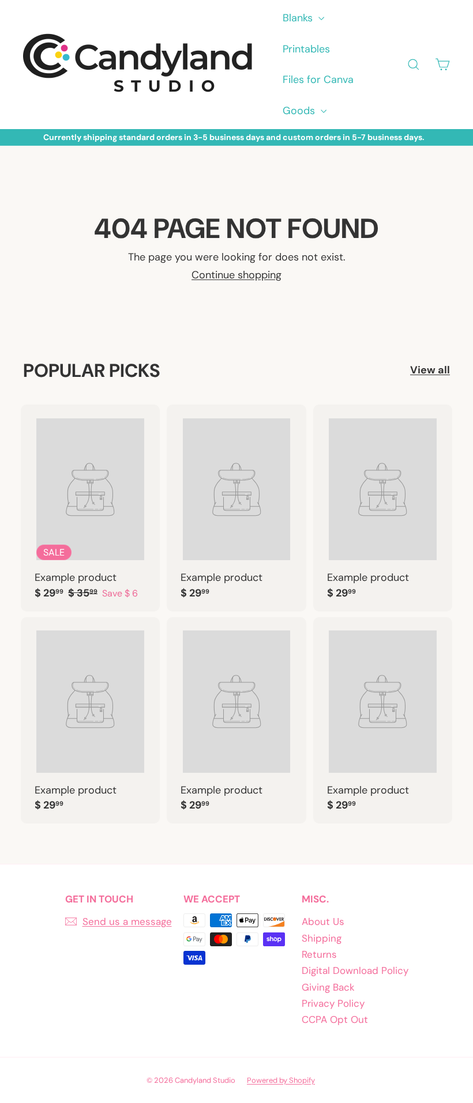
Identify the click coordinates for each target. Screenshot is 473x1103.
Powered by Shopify (281, 1080)
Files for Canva (318, 79)
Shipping (321, 938)
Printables (306, 49)
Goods (300, 111)
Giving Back (328, 987)
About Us (323, 921)
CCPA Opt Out (335, 1019)
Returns (319, 954)
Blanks (299, 18)
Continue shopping (236, 275)
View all (430, 370)
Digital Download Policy (355, 970)
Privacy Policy (333, 1003)
